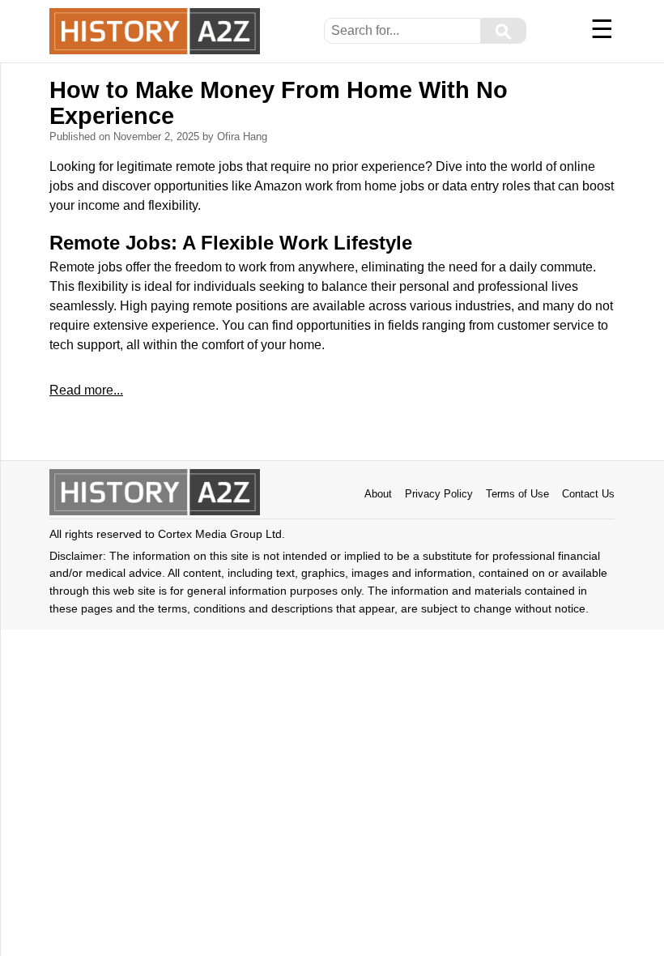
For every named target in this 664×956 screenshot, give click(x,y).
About (378, 494)
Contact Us (588, 494)
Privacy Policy (439, 494)
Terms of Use (517, 494)
